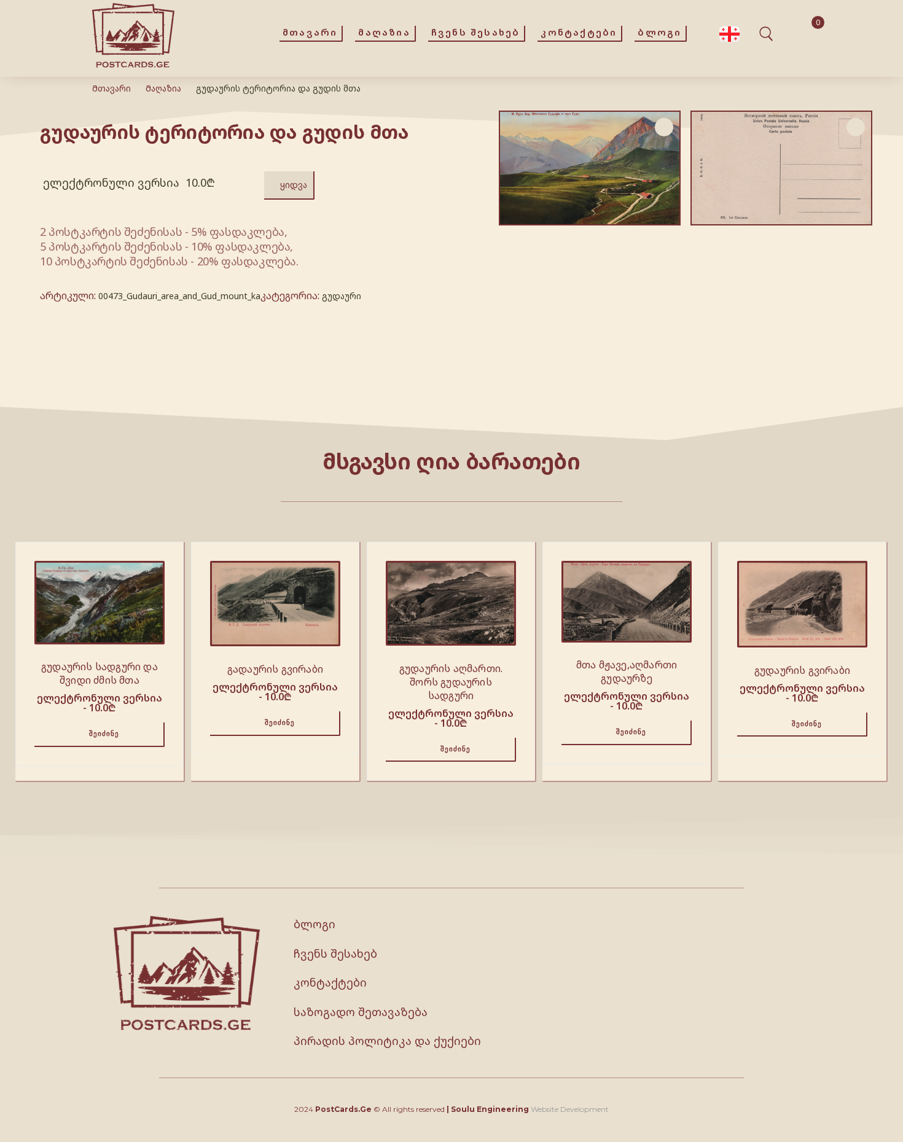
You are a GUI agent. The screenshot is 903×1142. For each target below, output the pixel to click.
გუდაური (341, 296)
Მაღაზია (163, 88)
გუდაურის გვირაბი (802, 670)
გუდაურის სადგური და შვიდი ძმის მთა (99, 673)
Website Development (570, 1109)
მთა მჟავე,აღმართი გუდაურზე (626, 671)
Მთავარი (111, 88)
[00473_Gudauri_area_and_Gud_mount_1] (781, 168)
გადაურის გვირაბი (275, 669)
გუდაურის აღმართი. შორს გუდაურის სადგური (450, 682)
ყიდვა (293, 184)
